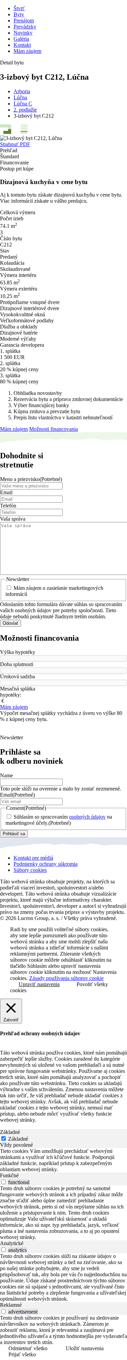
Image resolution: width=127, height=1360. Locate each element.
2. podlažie (25, 110)
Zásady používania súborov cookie (66, 978)
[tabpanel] (63, 1160)
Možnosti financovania (53, 429)
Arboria (22, 91)
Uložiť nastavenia (85, 1348)
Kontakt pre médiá (33, 858)
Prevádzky (25, 26)
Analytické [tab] (11, 1243)
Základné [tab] (10, 1132)
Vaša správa (12, 519)
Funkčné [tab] (9, 1175)
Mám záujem (27, 51)
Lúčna (20, 97)
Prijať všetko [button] (22, 1354)
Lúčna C (23, 103)
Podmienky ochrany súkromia (46, 864)
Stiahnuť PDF (15, 144)
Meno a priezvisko (31, 479)
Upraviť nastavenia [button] (39, 984)
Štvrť (19, 8)
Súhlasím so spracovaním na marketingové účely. (58, 820)
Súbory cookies (30, 870)
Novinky (23, 33)
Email (6, 492)
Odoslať (10, 623)
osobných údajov (87, 817)
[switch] (3, 1182)
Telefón (8, 505)
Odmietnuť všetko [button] (27, 1348)
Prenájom (24, 20)
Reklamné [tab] (11, 1305)
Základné (18, 1139)
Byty (19, 14)
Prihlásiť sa (14, 833)
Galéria (21, 39)
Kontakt (22, 45)
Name (6, 775)
